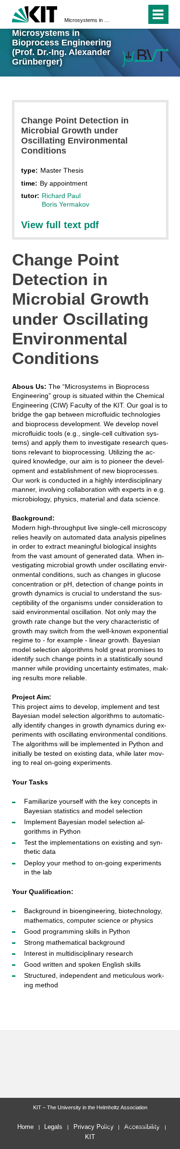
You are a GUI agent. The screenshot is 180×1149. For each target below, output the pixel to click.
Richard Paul (61, 195)
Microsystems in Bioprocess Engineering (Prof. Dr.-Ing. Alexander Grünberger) (87, 20)
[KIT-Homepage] (35, 13)
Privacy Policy (93, 1126)
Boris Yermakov (65, 204)
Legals (53, 1126)
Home (25, 1126)
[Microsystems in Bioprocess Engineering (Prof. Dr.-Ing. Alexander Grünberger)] (145, 57)
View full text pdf (60, 225)
